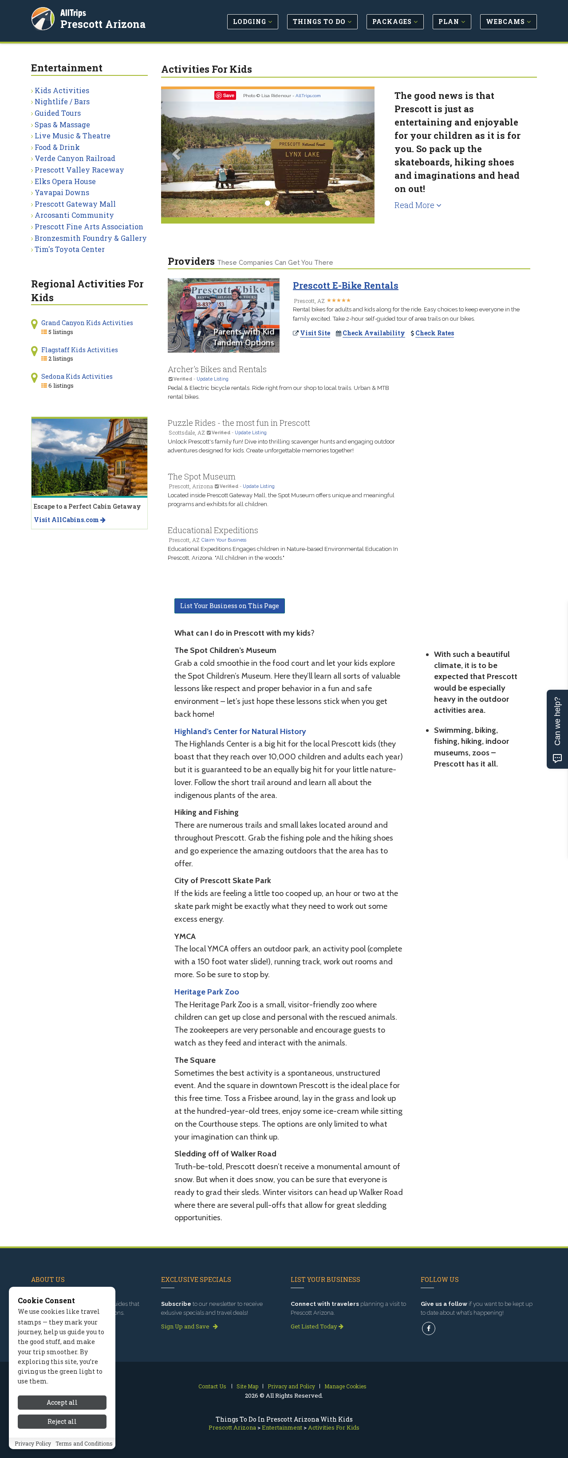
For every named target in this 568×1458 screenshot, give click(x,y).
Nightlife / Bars (62, 101)
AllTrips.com (308, 95)
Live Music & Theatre (72, 135)
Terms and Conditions (84, 1443)
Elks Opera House (65, 181)
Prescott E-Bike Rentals (345, 285)
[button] (177, 153)
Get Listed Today (315, 1326)
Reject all (62, 1421)
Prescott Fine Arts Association (89, 226)
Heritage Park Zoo (206, 992)
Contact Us (212, 1386)
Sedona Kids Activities (77, 376)
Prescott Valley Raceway (79, 169)
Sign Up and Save (186, 1326)
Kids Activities (62, 90)
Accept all (62, 1402)
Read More (415, 205)
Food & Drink (57, 147)
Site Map (247, 1386)
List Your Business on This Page (229, 605)
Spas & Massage (62, 124)
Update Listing (213, 378)
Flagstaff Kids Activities (79, 350)
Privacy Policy (33, 1443)
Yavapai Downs (62, 192)
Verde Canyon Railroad (75, 158)
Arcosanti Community (74, 215)
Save (228, 95)
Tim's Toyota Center (70, 249)
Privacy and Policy (291, 1386)
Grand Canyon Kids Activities (87, 322)
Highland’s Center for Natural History (240, 731)
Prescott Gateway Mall (75, 203)
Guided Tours (58, 113)
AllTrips (73, 13)
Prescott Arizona (103, 24)
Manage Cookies (345, 1386)
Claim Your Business (223, 539)
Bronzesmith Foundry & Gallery (91, 238)
